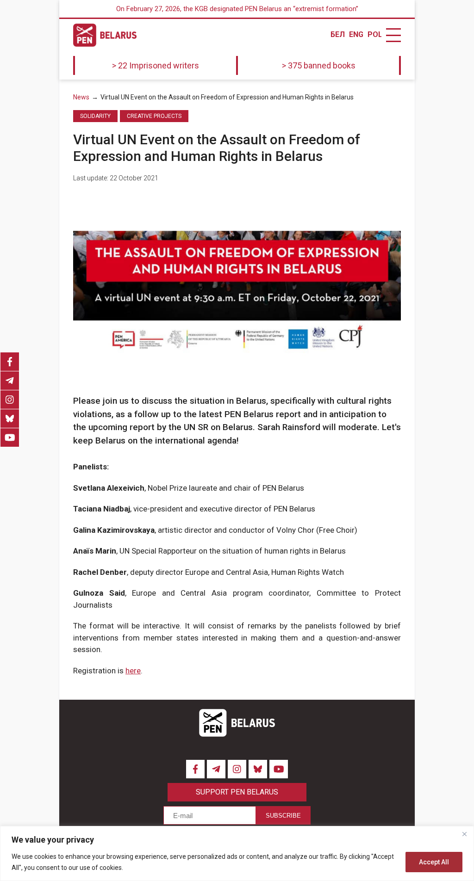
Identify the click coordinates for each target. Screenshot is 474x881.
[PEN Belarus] (105, 35)
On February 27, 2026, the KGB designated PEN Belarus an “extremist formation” (237, 9)
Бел (337, 34)
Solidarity (95, 116)
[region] (237, 853)
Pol (374, 34)
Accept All (434, 862)
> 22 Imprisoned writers (155, 65)
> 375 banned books (319, 65)
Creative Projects (154, 116)
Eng (356, 34)
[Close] (464, 833)
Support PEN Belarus (237, 792)
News (81, 97)
